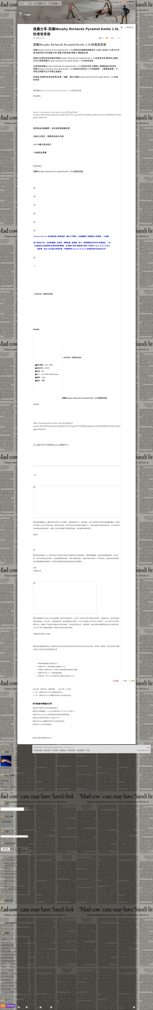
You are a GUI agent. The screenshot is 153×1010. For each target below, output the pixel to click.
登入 (119, 1008)
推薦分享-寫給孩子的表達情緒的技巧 (45, 708)
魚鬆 (34, 568)
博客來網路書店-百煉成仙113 (48, 663)
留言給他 (17, 766)
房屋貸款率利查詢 (7, 958)
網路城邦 (129, 1008)
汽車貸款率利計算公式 (9, 983)
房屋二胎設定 (6, 979)
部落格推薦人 (11, 923)
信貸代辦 (24, 989)
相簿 (40, 3)
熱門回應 (15, 852)
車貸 (15, 989)
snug (34, 475)
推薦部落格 (18, 760)
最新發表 (5, 849)
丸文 (44, 618)
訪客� (54, 3)
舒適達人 (47, 646)
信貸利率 (12, 992)
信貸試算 (4, 992)
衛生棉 (38, 646)
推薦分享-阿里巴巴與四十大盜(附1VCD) (46, 718)
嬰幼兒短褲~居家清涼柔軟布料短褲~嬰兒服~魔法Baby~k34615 (15, 859)
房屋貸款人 (13, 967)
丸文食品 (52, 618)
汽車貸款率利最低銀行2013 (10, 955)
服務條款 (63, 750)
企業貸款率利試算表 (8, 961)
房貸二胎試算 (6, 942)
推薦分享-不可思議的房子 (13, 877)
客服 (87, 750)
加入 (123, 1008)
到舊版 (27, 15)
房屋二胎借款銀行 (7, 970)
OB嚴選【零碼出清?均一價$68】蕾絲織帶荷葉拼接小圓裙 (58, 670)
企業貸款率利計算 (7, 945)
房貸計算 (24, 945)
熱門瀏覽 (5, 852)
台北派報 (4, 939)
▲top (147, 747)
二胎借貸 (24, 986)
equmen (46, 555)
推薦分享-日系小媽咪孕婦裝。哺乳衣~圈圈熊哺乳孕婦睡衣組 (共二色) (15, 889)
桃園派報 (13, 964)
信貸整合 (20, 992)
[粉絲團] (19, 1007)
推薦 (117, 681)
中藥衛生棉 (37, 571)
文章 (26, 3)
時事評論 (43, 689)
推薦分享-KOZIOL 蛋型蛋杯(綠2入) (51, 692)
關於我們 (47, 750)
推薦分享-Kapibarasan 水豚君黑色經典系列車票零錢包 (51, 714)
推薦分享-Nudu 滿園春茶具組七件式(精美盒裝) (55, 695)
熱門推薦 (24, 852)
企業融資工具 (22, 970)
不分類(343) (7, 822)
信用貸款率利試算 (21, 939)
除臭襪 (38, 522)
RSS (3, 1006)
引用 (125, 681)
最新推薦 (24, 849)
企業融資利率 (6, 989)
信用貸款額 (5, 948)
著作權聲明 (71, 750)
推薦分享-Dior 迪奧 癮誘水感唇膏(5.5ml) (51, 666)
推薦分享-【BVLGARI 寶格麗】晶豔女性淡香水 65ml (56, 676)
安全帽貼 (24, 967)
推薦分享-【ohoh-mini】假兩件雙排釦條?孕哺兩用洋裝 (15, 873)
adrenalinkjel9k (6, 768)
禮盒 (48, 634)
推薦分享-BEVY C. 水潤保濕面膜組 (50, 673)
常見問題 (55, 750)
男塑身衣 (60, 555)
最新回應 (15, 849)
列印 (133, 681)
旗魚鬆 (3, 964)
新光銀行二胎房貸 (7, 986)
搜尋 (26, 809)
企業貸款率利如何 (21, 942)
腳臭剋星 (51, 522)
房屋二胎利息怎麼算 (20, 951)
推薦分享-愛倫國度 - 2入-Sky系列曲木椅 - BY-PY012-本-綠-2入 (54, 711)
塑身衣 (35, 535)
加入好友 (17, 757)
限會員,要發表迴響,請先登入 (42, 738)
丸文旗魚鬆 (23, 979)
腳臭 (17, 945)
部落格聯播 (10, 1006)
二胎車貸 (16, 948)
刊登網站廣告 (38, 750)
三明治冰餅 (23, 961)
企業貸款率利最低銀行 (19, 973)
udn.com (147, 750)
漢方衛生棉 (62, 646)
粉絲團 (22, 1008)
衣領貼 (25, 976)
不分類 (68, 689)
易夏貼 (25, 948)
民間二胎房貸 (6, 951)
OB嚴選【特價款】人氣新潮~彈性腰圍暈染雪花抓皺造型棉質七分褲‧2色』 (15, 865)
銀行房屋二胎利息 (7, 976)
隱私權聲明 (81, 750)
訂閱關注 (17, 763)
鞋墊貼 (3, 967)
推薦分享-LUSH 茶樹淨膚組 (42, 724)
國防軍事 (52, 689)
